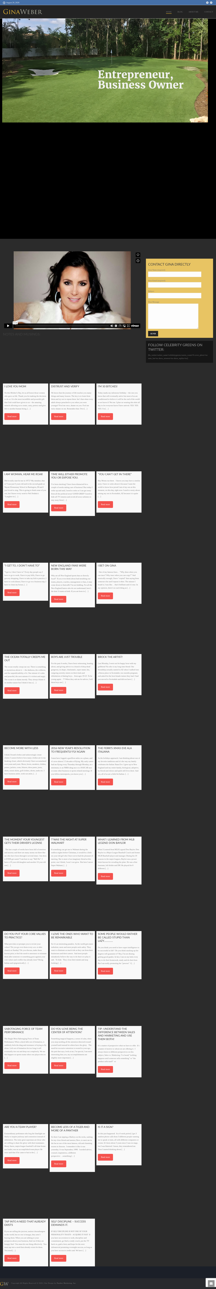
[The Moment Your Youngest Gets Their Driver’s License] (25, 814)
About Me (193, 12)
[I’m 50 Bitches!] (119, 360)
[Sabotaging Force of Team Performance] (25, 1003)
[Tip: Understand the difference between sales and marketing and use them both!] (119, 1003)
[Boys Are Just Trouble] (72, 631)
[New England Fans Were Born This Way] (72, 540)
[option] (108, 70)
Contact (208, 12)
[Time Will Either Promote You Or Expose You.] (72, 448)
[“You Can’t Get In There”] (119, 448)
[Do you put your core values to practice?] (25, 908)
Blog (180, 12)
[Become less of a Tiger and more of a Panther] (72, 1101)
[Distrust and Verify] (72, 360)
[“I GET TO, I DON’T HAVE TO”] (25, 540)
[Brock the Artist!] (119, 631)
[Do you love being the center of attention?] (72, 1003)
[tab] (101, 241)
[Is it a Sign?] (119, 1101)
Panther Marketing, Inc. (66, 1283)
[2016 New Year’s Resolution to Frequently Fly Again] (72, 722)
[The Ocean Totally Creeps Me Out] (25, 631)
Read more (11, 416)
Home (169, 12)
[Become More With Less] (25, 722)
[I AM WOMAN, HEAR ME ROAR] (25, 448)
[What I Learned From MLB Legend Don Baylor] (119, 814)
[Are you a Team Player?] (25, 1101)
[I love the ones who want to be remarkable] (72, 908)
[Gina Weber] (4, 1283)
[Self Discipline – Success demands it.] (72, 1196)
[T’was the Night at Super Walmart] (72, 814)
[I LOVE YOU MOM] (25, 360)
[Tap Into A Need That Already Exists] (25, 1196)
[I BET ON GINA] (119, 540)
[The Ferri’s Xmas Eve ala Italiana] (119, 722)
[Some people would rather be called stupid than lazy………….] (119, 908)
